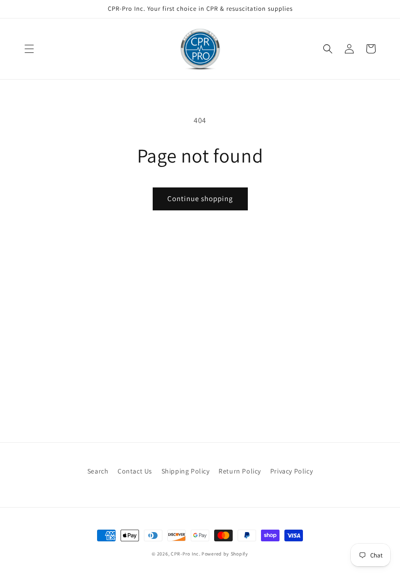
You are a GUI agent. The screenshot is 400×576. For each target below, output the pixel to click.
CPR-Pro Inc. (185, 554)
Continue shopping (200, 198)
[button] (29, 49)
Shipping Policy (185, 471)
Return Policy (240, 471)
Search (98, 471)
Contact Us (135, 471)
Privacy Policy (291, 471)
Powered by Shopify (224, 554)
